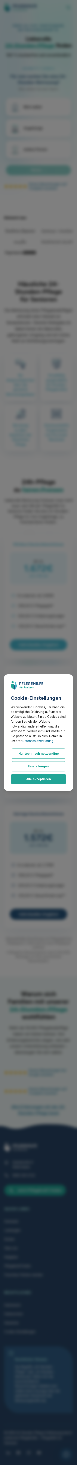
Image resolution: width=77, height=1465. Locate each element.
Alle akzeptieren (38, 779)
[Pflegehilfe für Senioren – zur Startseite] (27, 685)
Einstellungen (38, 766)
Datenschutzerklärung (37, 741)
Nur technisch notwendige (38, 753)
